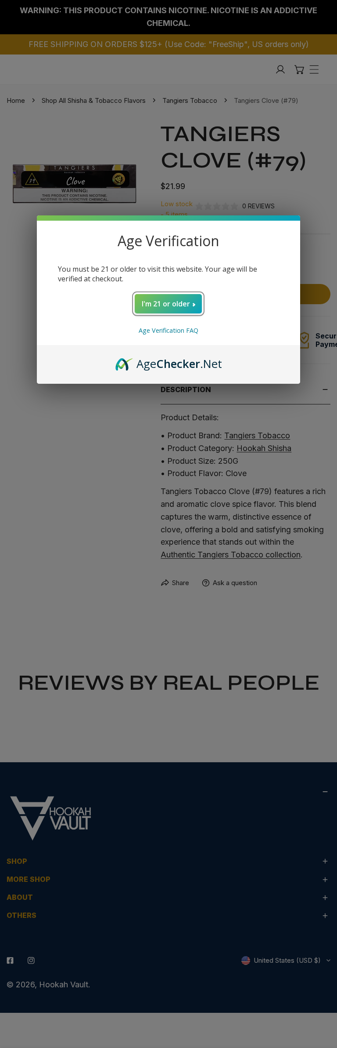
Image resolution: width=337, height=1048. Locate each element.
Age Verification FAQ (168, 330)
